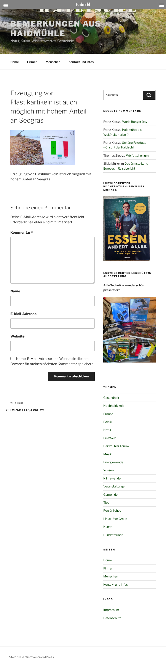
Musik (107, 454)
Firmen (32, 62)
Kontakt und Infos (81, 62)
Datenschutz (112, 618)
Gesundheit (111, 397)
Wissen (108, 470)
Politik (107, 422)
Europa (108, 414)
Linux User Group (115, 518)
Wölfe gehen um (137, 155)
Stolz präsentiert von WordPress (31, 657)
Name (15, 291)
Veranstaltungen (114, 486)
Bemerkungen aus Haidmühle (55, 28)
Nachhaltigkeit (113, 405)
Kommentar (21, 232)
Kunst (107, 526)
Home (14, 62)
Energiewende (113, 462)
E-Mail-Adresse (23, 314)
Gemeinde (110, 494)
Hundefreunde (113, 535)
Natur (107, 430)
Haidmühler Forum (116, 446)
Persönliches (112, 510)
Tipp (106, 502)
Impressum (111, 610)
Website (17, 336)
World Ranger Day (134, 121)
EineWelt (109, 438)
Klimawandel (112, 478)
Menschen (53, 62)
